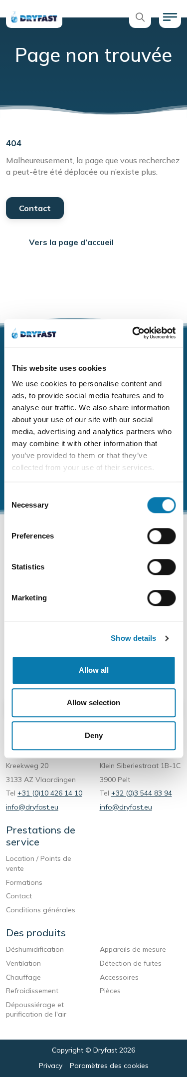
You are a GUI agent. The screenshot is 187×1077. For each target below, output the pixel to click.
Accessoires (119, 977)
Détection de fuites (131, 963)
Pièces (110, 990)
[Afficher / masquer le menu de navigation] (170, 17)
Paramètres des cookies (109, 1065)
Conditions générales (40, 909)
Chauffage (23, 977)
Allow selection (93, 702)
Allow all (94, 670)
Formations (24, 882)
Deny (94, 735)
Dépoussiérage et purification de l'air (36, 1009)
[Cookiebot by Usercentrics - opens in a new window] (133, 332)
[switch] (161, 536)
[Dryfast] (34, 17)
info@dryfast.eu (32, 807)
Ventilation (23, 963)
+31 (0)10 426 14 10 (49, 793)
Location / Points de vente (38, 863)
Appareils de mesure (133, 949)
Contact (35, 208)
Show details (133, 638)
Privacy (50, 1065)
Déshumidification (35, 949)
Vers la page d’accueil (71, 242)
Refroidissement (32, 990)
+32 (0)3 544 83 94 (141, 793)
